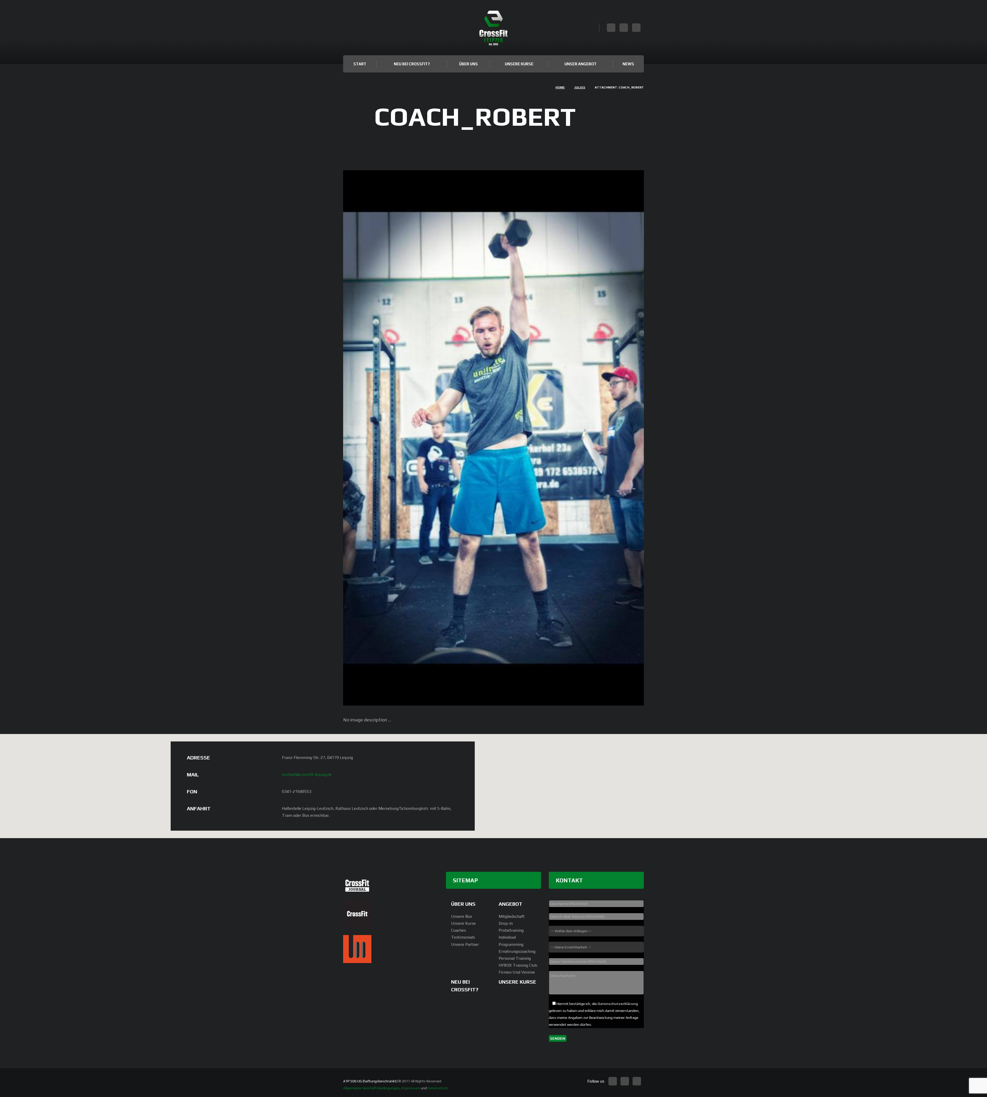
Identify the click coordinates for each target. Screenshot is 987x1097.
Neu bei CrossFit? (412, 64)
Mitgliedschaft (512, 916)
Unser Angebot (580, 64)
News (628, 64)
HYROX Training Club (518, 965)
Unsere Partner (465, 944)
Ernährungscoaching (517, 951)
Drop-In (506, 923)
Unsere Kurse (519, 64)
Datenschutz (438, 1088)
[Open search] (593, 28)
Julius (579, 87)
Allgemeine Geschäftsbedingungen (371, 1088)
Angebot (510, 904)
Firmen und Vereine (517, 972)
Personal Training (515, 958)
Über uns (468, 64)
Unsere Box (461, 916)
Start (359, 64)
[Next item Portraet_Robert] (569, 437)
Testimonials (463, 937)
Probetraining (511, 930)
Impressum (410, 1088)
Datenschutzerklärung (618, 1004)
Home (560, 87)
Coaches (458, 930)
